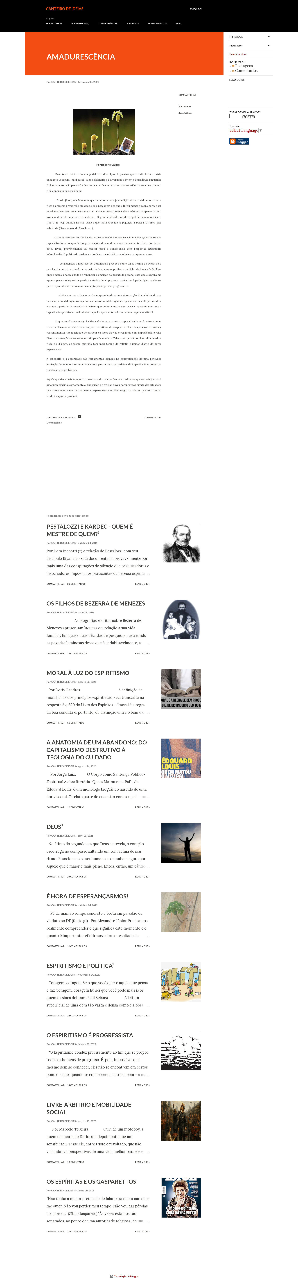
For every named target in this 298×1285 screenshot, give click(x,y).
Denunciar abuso (238, 53)
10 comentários (77, 1231)
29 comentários (77, 653)
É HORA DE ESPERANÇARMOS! (88, 896)
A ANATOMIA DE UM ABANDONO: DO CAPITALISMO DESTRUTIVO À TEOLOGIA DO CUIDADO (97, 750)
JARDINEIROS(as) (80, 23)
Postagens (243, 65)
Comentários (246, 70)
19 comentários (77, 946)
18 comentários (77, 1085)
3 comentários (76, 584)
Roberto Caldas (185, 113)
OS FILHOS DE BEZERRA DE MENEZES (96, 603)
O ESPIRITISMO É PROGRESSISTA (90, 1035)
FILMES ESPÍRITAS (157, 23)
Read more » (142, 584)
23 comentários (77, 876)
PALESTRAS (132, 23)
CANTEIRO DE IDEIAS (64, 8)
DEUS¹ (55, 826)
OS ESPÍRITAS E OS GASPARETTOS (91, 1181)
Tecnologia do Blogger (126, 1276)
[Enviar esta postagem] (80, 417)
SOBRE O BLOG (54, 23)
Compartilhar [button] (187, 95)
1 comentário (75, 722)
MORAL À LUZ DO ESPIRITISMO (88, 672)
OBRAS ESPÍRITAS (108, 23)
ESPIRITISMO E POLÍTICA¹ (80, 965)
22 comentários (77, 1015)
